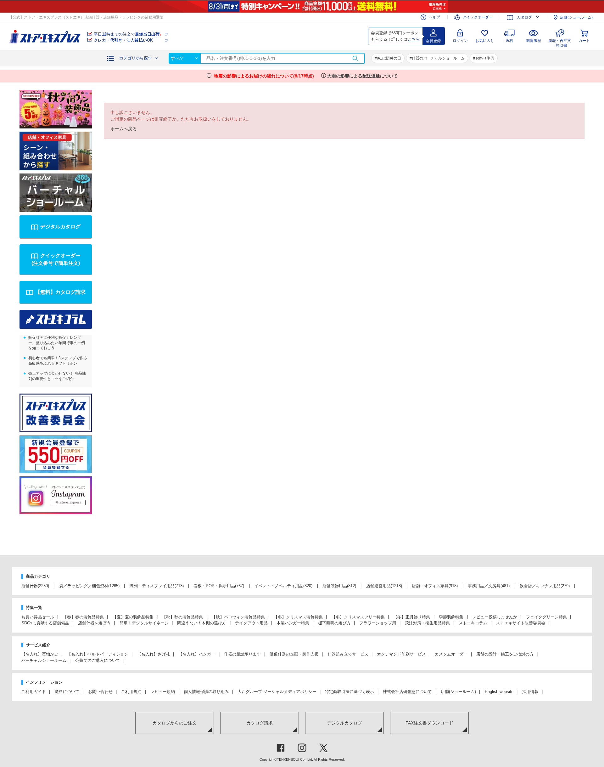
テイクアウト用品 (251, 623)
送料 (509, 40)
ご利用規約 (131, 691)
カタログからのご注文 (175, 722)
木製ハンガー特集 (293, 623)
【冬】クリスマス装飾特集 (298, 617)
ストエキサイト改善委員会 (520, 623)
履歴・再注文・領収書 (559, 42)
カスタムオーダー (451, 654)
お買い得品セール (37, 617)
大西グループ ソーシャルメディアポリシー (277, 691)
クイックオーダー (477, 17)
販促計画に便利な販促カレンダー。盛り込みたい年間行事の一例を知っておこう (56, 342)
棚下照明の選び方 (334, 623)
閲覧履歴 (533, 40)
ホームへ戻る (123, 128)
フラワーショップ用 (377, 623)
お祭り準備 (484, 58)
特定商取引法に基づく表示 (349, 691)
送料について (67, 691)
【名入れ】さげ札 (153, 654)
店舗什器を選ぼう (94, 623)
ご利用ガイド (33, 691)
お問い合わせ (100, 691)
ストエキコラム (473, 623)
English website (499, 691)
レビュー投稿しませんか (494, 617)
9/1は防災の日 (389, 58)
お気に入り (484, 40)
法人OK (123, 40)
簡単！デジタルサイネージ (144, 623)
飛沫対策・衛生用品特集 (427, 623)
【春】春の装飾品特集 (83, 617)
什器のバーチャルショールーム (438, 58)
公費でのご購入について (97, 660)
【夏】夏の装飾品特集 (133, 617)
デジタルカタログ (60, 226)
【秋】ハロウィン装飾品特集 (238, 617)
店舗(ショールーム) (576, 17)
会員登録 (433, 41)
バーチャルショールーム (43, 660)
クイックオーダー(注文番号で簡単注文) (56, 259)
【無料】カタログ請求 (60, 292)
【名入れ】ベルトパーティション (97, 654)
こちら (414, 39)
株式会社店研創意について (407, 691)
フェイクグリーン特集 (546, 617)
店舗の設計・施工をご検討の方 (505, 654)
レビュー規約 (162, 691)
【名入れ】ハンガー (196, 654)
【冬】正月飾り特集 (411, 617)
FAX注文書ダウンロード (429, 722)
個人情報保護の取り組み (206, 691)
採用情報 (530, 691)
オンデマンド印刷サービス (401, 654)
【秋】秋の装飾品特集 (182, 617)
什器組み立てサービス (347, 654)
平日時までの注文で (127, 34)
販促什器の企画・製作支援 (294, 654)
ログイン (460, 40)
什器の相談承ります (242, 654)
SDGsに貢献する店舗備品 (45, 623)
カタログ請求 (259, 722)
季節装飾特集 (451, 617)
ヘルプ (434, 17)
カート (584, 40)
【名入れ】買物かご (39, 654)
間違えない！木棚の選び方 (201, 623)
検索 (355, 58)
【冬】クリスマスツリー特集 (358, 617)
